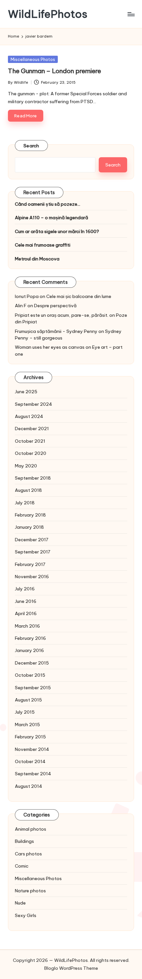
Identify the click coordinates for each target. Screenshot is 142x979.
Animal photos (30, 829)
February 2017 (30, 564)
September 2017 (32, 552)
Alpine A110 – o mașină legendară (51, 218)
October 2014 (30, 761)
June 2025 (26, 392)
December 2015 (32, 663)
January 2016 (29, 650)
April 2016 (26, 613)
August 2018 (28, 490)
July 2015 (25, 712)
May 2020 (26, 466)
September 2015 (33, 688)
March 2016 (27, 626)
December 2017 (31, 540)
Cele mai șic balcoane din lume (78, 296)
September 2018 (33, 478)
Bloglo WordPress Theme (71, 968)
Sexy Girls (25, 915)
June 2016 (25, 601)
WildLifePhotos (48, 14)
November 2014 (32, 749)
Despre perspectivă (55, 306)
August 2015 (28, 700)
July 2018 (25, 503)
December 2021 (32, 428)
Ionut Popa (27, 296)
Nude (20, 903)
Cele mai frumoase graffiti (42, 245)
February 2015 (30, 737)
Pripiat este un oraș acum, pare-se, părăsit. (61, 315)
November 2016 (32, 576)
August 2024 (29, 416)
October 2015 (30, 675)
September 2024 (33, 404)
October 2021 (30, 441)
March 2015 (27, 724)
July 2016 (25, 589)
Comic (21, 866)
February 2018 (30, 515)
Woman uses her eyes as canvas (50, 347)
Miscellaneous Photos (33, 59)
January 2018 (29, 527)
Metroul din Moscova (37, 259)
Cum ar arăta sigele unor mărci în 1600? (57, 231)
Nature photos (30, 891)
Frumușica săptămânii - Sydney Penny (56, 331)
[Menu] (130, 14)
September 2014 (33, 774)
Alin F (20, 306)
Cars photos (28, 854)
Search (31, 146)
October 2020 (30, 453)
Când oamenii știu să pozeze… (47, 204)
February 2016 (30, 638)
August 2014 (28, 786)
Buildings (24, 841)
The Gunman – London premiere (54, 71)
